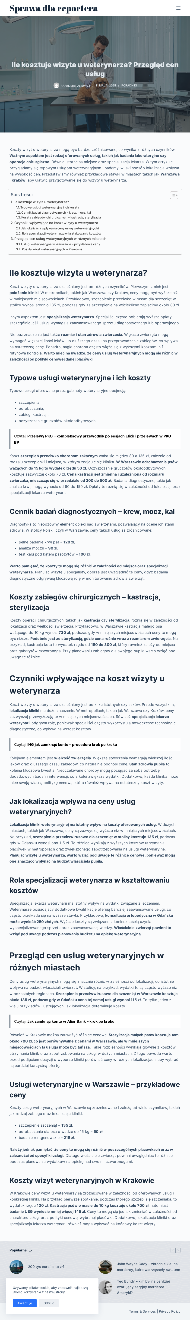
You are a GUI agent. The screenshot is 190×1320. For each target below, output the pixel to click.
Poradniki (129, 85)
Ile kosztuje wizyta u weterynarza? (41, 202)
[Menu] (178, 8)
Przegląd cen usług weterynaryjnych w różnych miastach (60, 239)
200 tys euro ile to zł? (46, 1266)
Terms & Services (142, 1311)
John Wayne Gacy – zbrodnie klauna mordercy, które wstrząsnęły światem (148, 1267)
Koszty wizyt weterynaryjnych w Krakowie (52, 249)
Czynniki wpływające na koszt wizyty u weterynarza (56, 223)
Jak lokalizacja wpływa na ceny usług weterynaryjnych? (60, 228)
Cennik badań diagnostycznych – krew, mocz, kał (56, 212)
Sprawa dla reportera (54, 8)
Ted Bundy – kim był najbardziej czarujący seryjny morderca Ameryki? (143, 1287)
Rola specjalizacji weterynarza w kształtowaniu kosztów (61, 233)
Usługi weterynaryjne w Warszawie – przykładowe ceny (60, 244)
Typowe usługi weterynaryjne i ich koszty (49, 207)
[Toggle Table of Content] (172, 195)
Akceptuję (24, 1303)
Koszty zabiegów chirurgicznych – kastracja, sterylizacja (61, 217)
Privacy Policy (169, 1311)
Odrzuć (49, 1303)
